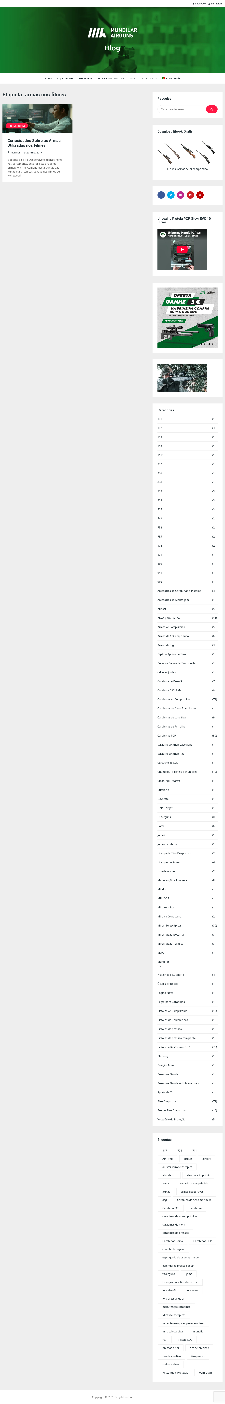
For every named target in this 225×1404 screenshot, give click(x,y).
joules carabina (167, 844)
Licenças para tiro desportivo (180, 1282)
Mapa (132, 78)
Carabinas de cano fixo (171, 717)
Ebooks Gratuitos (110, 78)
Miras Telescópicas (169, 925)
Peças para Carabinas (171, 1002)
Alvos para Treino (168, 618)
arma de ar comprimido (193, 1183)
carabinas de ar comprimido (179, 1216)
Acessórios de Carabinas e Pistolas (179, 591)
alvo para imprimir (198, 1175)
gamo (188, 1274)
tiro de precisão (199, 1348)
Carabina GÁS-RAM (169, 690)
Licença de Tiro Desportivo (174, 853)
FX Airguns (164, 817)
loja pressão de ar (173, 1298)
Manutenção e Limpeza (172, 880)
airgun (188, 1159)
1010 (160, 419)
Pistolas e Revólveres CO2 (173, 1047)
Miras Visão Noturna (170, 934)
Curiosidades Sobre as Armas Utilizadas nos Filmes (34, 143)
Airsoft (161, 609)
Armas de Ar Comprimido (173, 636)
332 (159, 464)
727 (159, 509)
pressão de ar (170, 1348)
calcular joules (166, 672)
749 (159, 518)
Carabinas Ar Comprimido (173, 699)
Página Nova (165, 993)
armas (166, 1191)
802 (159, 545)
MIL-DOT (163, 898)
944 (159, 573)
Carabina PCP (170, 1208)
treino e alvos (170, 1364)
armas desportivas (192, 1191)
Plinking (162, 1056)
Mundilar (163, 962)
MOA (160, 952)
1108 (160, 437)
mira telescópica (172, 1331)
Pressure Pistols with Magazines (178, 1083)
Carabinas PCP (166, 735)
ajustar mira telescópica (177, 1167)
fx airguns (168, 1274)
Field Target (165, 808)
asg (164, 1200)
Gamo (161, 826)
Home (48, 78)
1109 (160, 446)
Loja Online (65, 78)
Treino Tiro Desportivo (171, 1110)
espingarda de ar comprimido (180, 1257)
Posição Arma (165, 1065)
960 (159, 582)
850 (159, 563)
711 (194, 1150)
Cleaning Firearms (169, 781)
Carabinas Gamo (172, 1241)
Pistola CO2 (185, 1339)
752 (159, 527)
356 (159, 473)
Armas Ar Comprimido (171, 627)
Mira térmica (165, 907)
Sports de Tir (165, 1092)
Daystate (163, 799)
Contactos (149, 78)
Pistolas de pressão (169, 1029)
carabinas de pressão (175, 1233)
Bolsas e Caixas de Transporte (176, 663)
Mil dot (161, 889)
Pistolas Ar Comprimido (172, 1011)
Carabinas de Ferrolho (171, 726)
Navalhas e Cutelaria (170, 975)
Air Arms (167, 1159)
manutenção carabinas (176, 1307)
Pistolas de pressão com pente (176, 1038)
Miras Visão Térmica (170, 943)
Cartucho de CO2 (167, 763)
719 (159, 491)
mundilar (199, 1331)
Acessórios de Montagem (173, 600)
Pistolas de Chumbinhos (172, 1020)
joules (161, 835)
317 (164, 1150)
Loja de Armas (166, 871)
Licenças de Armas (169, 862)
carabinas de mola (173, 1224)
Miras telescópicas (173, 1315)
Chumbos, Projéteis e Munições (177, 772)
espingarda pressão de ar (178, 1265)
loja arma (192, 1290)
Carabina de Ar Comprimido (194, 1200)
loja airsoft (169, 1290)
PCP (164, 1339)
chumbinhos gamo (173, 1249)
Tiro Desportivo (17, 125)
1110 (160, 455)
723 (159, 500)
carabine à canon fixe (170, 753)
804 (159, 554)
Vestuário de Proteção (171, 1119)
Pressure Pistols (167, 1074)
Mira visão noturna (169, 916)
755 (159, 536)
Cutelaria (163, 790)
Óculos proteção (167, 984)
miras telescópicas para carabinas (183, 1323)
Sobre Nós (85, 78)
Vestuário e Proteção (175, 1372)
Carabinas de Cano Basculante (176, 708)
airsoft (206, 1159)
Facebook (200, 3)
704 (179, 1150)
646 (159, 482)
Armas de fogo (166, 645)
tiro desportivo (171, 1356)
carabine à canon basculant (174, 744)
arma (165, 1183)
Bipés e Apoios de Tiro (171, 654)
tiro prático (198, 1356)
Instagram (217, 3)
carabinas (196, 1208)
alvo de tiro (169, 1175)
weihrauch (205, 1372)
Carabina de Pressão (170, 681)
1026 (160, 428)
